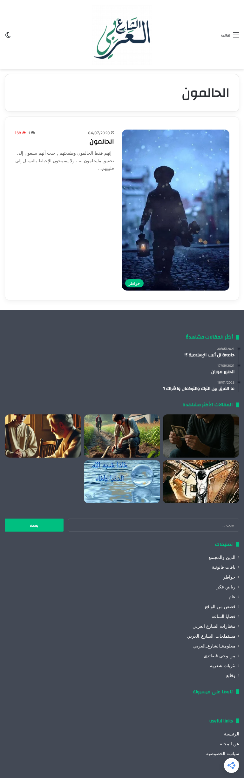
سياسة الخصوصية (222, 753)
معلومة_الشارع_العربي (214, 645)
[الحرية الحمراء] (201, 481)
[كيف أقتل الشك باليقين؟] (201, 436)
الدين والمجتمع (221, 557)
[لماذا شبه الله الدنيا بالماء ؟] (122, 481)
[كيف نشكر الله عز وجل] (43, 436)
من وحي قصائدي (219, 655)
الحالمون (102, 141)
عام (232, 596)
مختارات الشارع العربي (214, 626)
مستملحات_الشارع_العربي (211, 636)
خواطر (229, 577)
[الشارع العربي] (122, 34)
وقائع (230, 675)
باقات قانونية (223, 567)
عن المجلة (229, 743)
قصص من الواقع (220, 606)
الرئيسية (231, 733)
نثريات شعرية (222, 665)
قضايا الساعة (223, 616)
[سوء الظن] (122, 436)
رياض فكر (226, 586)
